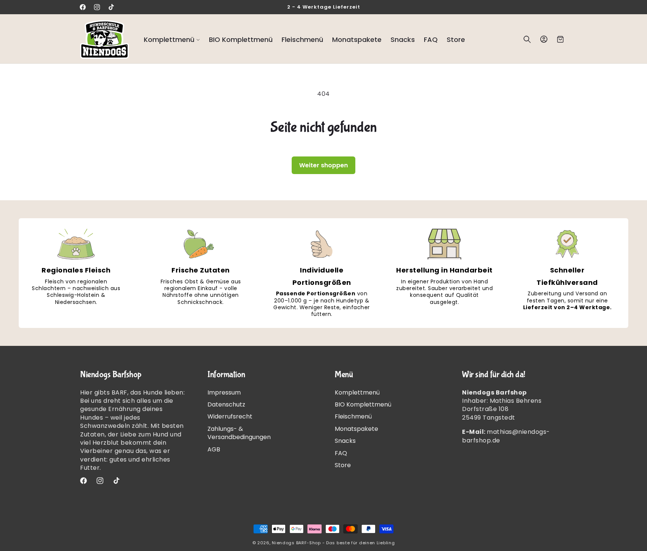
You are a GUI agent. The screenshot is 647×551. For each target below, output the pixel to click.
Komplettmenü (357, 393)
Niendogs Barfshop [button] (111, 374)
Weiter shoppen (323, 165)
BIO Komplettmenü (363, 404)
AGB (213, 449)
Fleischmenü (353, 416)
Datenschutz (226, 404)
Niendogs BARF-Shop (296, 543)
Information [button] (226, 374)
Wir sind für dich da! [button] (493, 374)
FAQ (341, 453)
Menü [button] (344, 374)
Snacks (345, 440)
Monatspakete (356, 428)
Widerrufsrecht (229, 416)
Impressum (224, 393)
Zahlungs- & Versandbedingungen (239, 432)
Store (343, 465)
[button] (171, 39)
